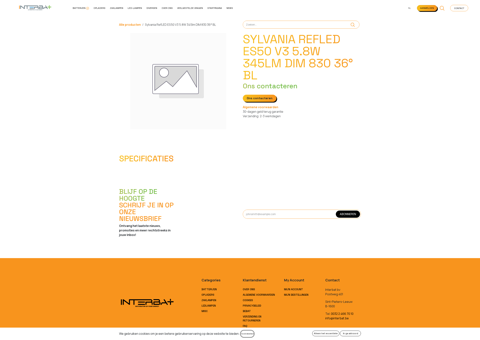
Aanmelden (427, 8)
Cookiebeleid (247, 333)
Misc (205, 311)
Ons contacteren (259, 98)
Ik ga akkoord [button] (350, 333)
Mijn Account (293, 289)
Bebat (247, 311)
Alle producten (130, 25)
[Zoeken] (352, 24)
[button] (442, 8)
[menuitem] (81, 8)
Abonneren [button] (348, 214)
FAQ (245, 326)
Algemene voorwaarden (260, 107)
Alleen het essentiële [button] (326, 333)
